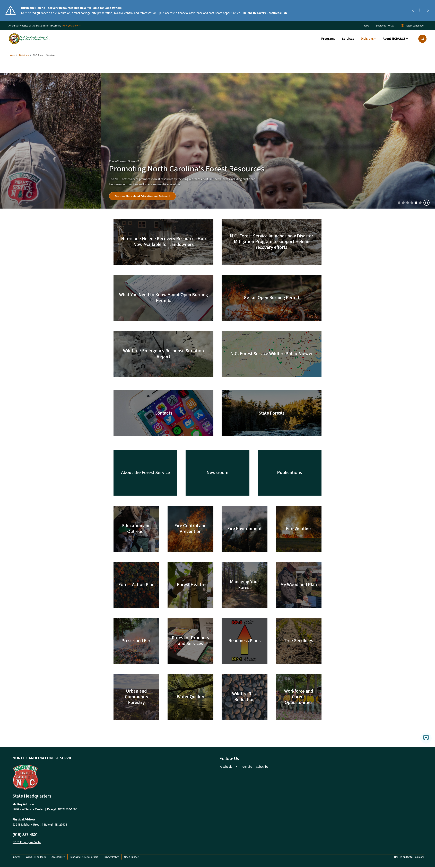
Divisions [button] (367, 38)
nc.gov (16, 726)
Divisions (24, 55)
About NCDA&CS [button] (394, 38)
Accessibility (58, 726)
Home (11, 55)
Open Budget (131, 726)
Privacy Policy (111, 726)
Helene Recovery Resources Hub (265, 13)
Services (348, 38)
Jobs (366, 26)
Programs (328, 38)
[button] (422, 39)
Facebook (226, 636)
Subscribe (262, 636)
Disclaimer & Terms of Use (84, 726)
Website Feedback (36, 726)
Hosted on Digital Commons (409, 726)
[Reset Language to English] (402, 25)
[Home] (29, 35)
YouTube (246, 636)
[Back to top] (426, 607)
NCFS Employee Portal (27, 711)
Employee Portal (385, 26)
